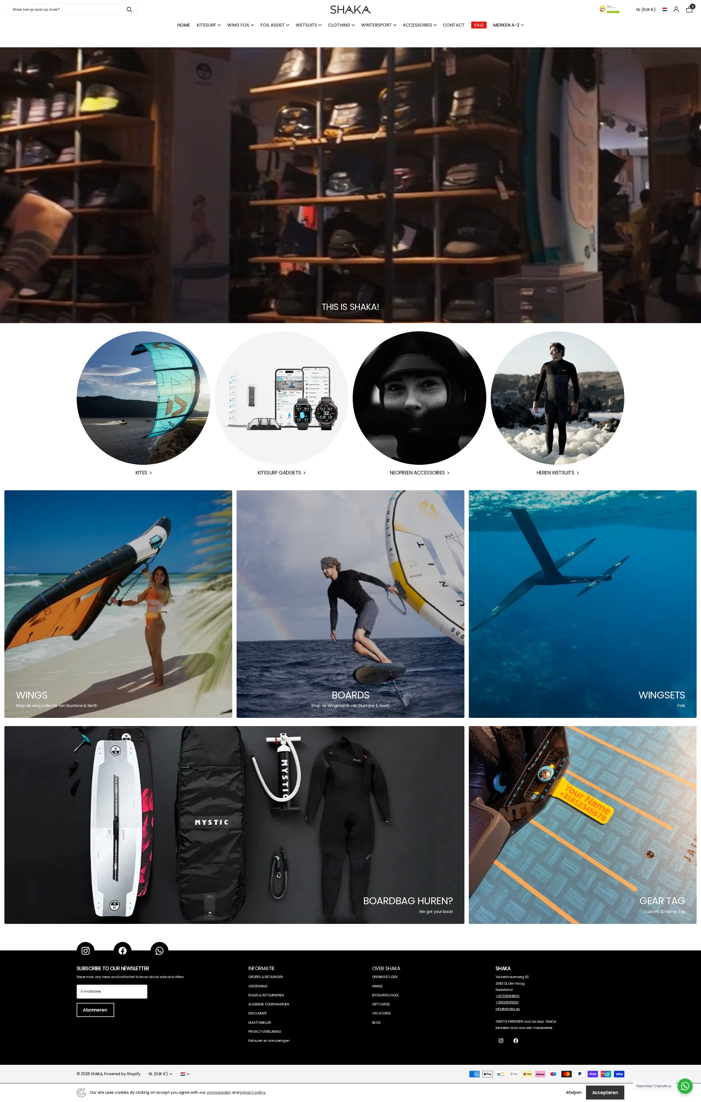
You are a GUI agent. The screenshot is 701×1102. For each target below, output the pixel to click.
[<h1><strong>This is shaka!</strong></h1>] (350, 185)
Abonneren (95, 1010)
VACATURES (381, 1013)
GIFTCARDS (381, 1004)
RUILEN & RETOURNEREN (266, 995)
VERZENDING (257, 986)
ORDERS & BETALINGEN (265, 977)
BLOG (376, 1022)
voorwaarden (218, 1092)
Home (183, 25)
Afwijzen (574, 1092)
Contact (454, 25)
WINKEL (377, 986)
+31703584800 (507, 996)
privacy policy (252, 1092)
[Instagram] (85, 951)
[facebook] (122, 951)
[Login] (676, 9)
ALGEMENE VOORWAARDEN (268, 1004)
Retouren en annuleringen (268, 1040)
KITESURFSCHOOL (385, 995)
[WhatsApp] (159, 951)
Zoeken (129, 9)
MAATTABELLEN (259, 1022)
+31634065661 (507, 1002)
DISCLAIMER (257, 1013)
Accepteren (605, 1092)
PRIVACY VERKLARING (264, 1031)
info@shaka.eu (508, 1009)
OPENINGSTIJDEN (385, 977)
